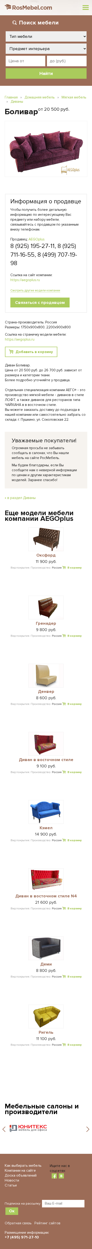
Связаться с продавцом (40, 302)
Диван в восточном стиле (46, 760)
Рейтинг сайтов (47, 1223)
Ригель (46, 1032)
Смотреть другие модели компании (35, 290)
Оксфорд (46, 555)
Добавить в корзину (34, 352)
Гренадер (46, 623)
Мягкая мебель (74, 97)
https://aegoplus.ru (25, 280)
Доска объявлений (21, 1175)
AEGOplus (37, 239)
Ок (12, 1211)
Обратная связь (18, 1223)
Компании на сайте (20, 1170)
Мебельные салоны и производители (42, 1109)
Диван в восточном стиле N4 (46, 896)
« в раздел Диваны (20, 498)
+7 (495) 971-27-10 (22, 1237)
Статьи (11, 1185)
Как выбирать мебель (23, 1165)
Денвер (46, 692)
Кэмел (46, 828)
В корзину (74, 568)
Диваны (17, 101)
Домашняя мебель (40, 97)
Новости (12, 1180)
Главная (11, 97)
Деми (46, 964)
